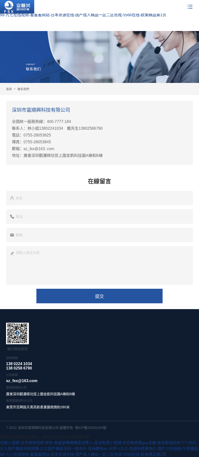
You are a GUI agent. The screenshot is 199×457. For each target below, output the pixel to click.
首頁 (9, 89)
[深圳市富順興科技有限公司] (17, 7)
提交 (99, 296)
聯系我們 (23, 89)
